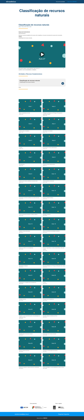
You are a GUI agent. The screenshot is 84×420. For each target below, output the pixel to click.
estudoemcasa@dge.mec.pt (22, 414)
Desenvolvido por (42, 418)
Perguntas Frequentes (63, 414)
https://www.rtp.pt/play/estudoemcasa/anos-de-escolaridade (51, 68)
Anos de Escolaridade (60, 1)
